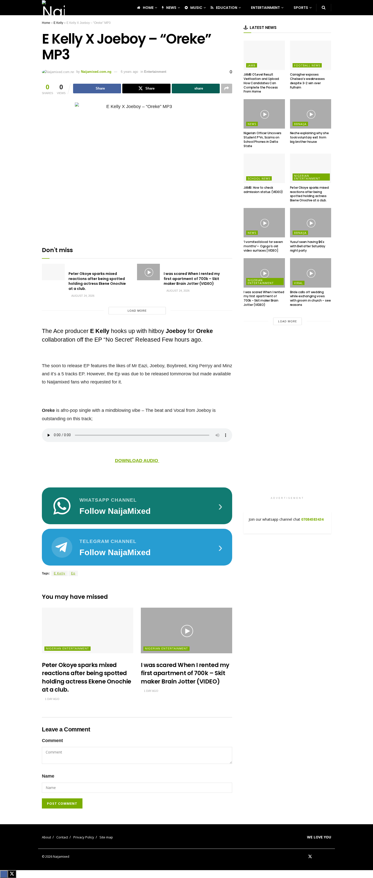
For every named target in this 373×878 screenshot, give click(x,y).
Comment (52, 740)
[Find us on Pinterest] (316, 856)
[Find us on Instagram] (329, 856)
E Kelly (58, 23)
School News (259, 178)
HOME (148, 7)
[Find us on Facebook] (303, 856)
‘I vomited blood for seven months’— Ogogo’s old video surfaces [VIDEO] (263, 246)
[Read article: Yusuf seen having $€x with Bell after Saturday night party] (310, 222)
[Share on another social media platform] (226, 88)
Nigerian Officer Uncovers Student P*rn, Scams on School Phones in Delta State (262, 139)
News (252, 124)
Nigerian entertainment (67, 648)
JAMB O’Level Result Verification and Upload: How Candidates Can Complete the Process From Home (261, 83)
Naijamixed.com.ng (96, 72)
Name (48, 776)
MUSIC (196, 7)
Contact (62, 837)
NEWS (171, 7)
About (46, 837)
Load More (137, 310)
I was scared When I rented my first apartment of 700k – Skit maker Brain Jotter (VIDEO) (192, 278)
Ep (73, 573)
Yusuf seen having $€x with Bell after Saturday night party (307, 246)
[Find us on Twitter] (310, 856)
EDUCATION (226, 7)
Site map (106, 837)
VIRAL (298, 283)
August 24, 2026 (82, 295)
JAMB (252, 65)
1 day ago (51, 698)
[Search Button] (324, 7)
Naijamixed (61, 856)
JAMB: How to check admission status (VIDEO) (263, 189)
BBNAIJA (300, 124)
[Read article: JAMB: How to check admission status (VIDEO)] (264, 168)
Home (46, 23)
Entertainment (155, 72)
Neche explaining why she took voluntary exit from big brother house (309, 137)
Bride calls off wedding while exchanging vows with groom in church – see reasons (310, 298)
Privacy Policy (83, 837)
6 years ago (129, 72)
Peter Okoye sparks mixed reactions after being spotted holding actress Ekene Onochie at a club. (97, 281)
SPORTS (301, 7)
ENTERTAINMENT (265, 7)
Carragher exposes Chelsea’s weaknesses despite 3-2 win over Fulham (307, 80)
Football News (307, 65)
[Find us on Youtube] (323, 856)
